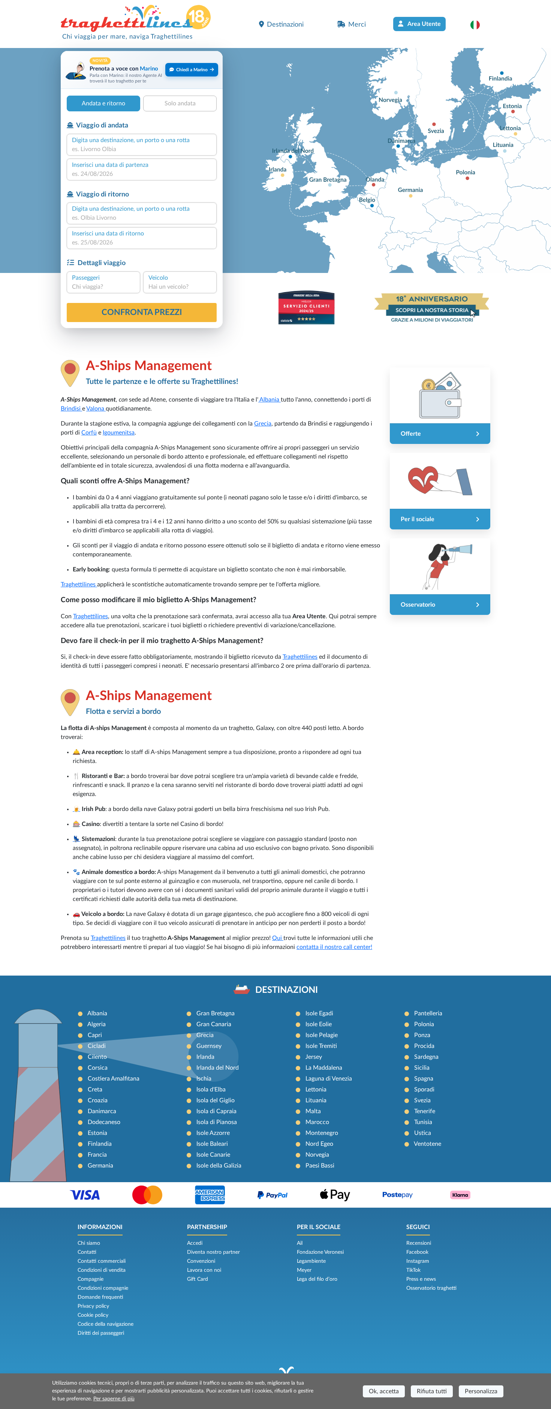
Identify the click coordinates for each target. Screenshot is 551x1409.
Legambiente (311, 1261)
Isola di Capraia (216, 1111)
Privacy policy (93, 1306)
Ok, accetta (384, 1391)
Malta (313, 1111)
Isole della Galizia (218, 1166)
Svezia (422, 1100)
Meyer (304, 1270)
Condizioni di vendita (102, 1270)
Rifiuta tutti (432, 1391)
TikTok (413, 1270)
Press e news (421, 1279)
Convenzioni (201, 1261)
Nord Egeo (319, 1144)
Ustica (422, 1133)
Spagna (423, 1079)
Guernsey (209, 1046)
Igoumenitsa (119, 433)
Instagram (417, 1261)
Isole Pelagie (321, 1035)
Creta (95, 1090)
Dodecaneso (104, 1122)
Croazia (98, 1100)
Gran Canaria (213, 1024)
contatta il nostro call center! (334, 947)
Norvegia (317, 1155)
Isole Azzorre (213, 1133)
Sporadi (424, 1090)
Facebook (417, 1252)
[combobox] (141, 149)
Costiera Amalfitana (113, 1079)
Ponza (422, 1035)
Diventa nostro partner (213, 1252)
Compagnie (90, 1279)
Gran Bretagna (215, 1013)
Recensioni (418, 1243)
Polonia (424, 1024)
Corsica (98, 1068)
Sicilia (422, 1068)
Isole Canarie (213, 1155)
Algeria (96, 1024)
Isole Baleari (212, 1144)
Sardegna (426, 1057)
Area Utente (423, 24)
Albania (269, 400)
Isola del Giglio (215, 1100)
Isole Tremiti (321, 1046)
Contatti (87, 1252)
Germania (100, 1166)
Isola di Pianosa (216, 1122)
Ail (299, 1243)
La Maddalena (323, 1068)
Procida (424, 1046)
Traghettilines (79, 585)
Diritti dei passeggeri (101, 1333)
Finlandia (100, 1144)
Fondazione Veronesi (320, 1252)
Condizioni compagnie (103, 1288)
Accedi (194, 1243)
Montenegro (321, 1133)
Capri (95, 1035)
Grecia (262, 424)
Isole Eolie (318, 1024)
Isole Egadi (319, 1013)
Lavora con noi (204, 1270)
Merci (357, 24)
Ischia (203, 1079)
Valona (96, 409)
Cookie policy (93, 1315)
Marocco (317, 1122)
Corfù (89, 433)
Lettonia (315, 1090)
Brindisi (71, 409)
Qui (277, 938)
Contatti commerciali (102, 1261)
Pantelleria (428, 1013)
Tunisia (423, 1122)
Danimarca (102, 1111)
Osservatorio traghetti (431, 1288)
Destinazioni (285, 24)
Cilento (97, 1057)
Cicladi (97, 1046)
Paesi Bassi (319, 1166)
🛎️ (76, 752)
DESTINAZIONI (286, 990)
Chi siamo (89, 1243)
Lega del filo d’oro (317, 1279)
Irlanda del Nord (217, 1068)
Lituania (315, 1100)
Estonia (97, 1133)
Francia (97, 1155)
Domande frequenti (100, 1297)
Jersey (313, 1057)
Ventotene (427, 1144)
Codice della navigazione (105, 1324)
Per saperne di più (114, 1399)
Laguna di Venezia (328, 1079)
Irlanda (205, 1057)
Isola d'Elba (211, 1090)
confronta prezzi (142, 312)
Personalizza (481, 1391)
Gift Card (197, 1279)
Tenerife (424, 1111)
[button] (478, 25)
